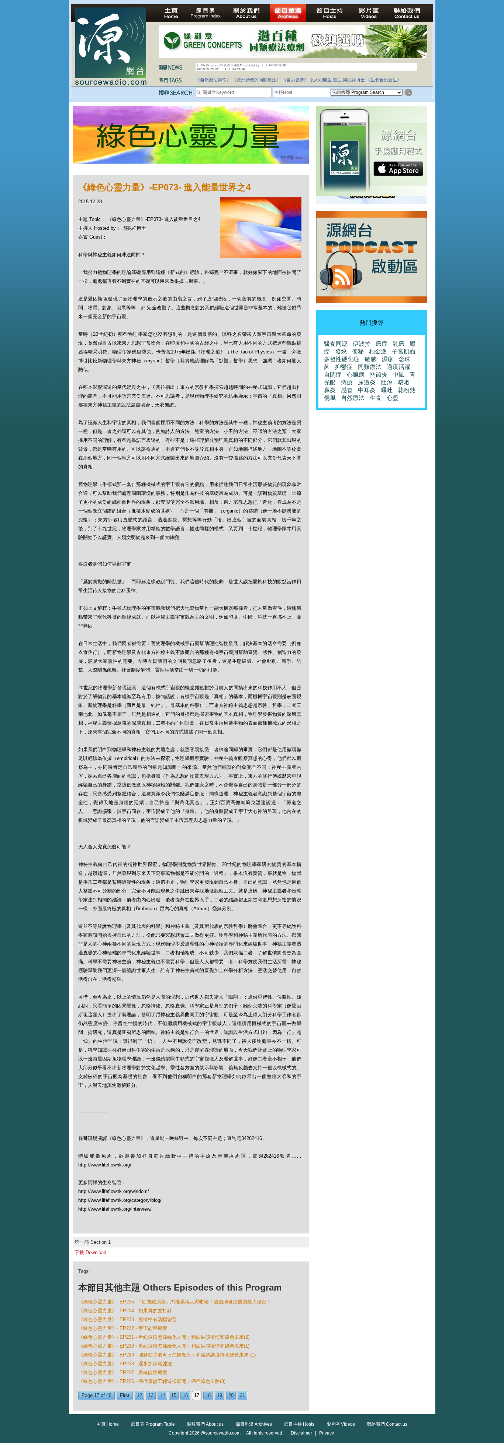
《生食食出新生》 (383, 79)
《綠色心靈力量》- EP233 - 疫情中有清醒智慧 (127, 1319)
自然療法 (353, 398)
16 (185, 1395)
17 (196, 1395)
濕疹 (387, 359)
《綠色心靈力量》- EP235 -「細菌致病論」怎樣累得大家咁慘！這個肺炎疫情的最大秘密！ (174, 1302)
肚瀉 (387, 382)
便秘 (358, 351)
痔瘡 (347, 382)
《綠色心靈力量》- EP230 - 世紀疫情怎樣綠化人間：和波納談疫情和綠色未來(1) (163, 1346)
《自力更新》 (295, 79)
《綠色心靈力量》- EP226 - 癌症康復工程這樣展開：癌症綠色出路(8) (151, 1381)
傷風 (330, 398)
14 (162, 1395)
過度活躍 (398, 367)
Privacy (326, 1433)
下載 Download (90, 1252)
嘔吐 (387, 390)
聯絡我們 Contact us (387, 1424)
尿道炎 (367, 382)
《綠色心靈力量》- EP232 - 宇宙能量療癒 (122, 1328)
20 (231, 1395)
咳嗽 (404, 382)
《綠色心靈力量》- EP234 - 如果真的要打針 (125, 1310)
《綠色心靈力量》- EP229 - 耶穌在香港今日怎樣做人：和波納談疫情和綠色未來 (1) (167, 1355)
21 (242, 1395)
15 (173, 1395)
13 (150, 1395)
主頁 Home (108, 1424)
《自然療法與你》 (213, 79)
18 (208, 1395)
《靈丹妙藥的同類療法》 (256, 79)
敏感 (370, 359)
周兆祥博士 (354, 79)
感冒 (347, 390)
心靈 (392, 398)
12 (139, 1395)
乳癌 (398, 344)
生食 (376, 398)
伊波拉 (361, 344)
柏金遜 (378, 351)
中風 (398, 375)
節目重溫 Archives (254, 1424)
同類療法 (370, 367)
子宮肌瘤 (403, 351)
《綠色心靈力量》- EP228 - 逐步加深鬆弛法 (125, 1363)
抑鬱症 (344, 367)
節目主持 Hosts (299, 1424)
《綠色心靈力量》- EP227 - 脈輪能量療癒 (122, 1372)
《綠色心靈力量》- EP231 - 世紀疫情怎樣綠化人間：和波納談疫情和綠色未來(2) (163, 1337)
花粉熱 (406, 390)
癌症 (337, 79)
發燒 (341, 351)
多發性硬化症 (341, 359)
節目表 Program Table (153, 1424)
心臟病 (356, 375)
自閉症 (333, 375)
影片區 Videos (341, 1424)
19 (219, 1395)
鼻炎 (330, 390)
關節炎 (378, 375)
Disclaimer (301, 1433)
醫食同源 (336, 344)
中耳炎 (367, 390)
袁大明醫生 (321, 79)
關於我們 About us (205, 1424)
